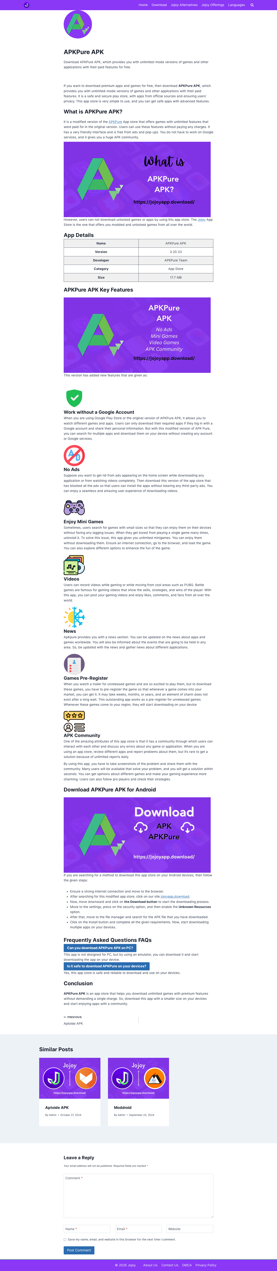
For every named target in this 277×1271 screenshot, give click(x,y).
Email (122, 1229)
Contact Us (169, 1265)
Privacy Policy (206, 1265)
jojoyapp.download (175, 896)
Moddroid (123, 1107)
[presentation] (69, 1078)
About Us (150, 1265)
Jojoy (202, 219)
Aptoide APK (73, 1021)
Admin (53, 1114)
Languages (236, 5)
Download (159, 5)
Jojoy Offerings (212, 5)
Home (143, 5)
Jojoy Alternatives (184, 5)
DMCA (187, 1265)
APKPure (115, 122)
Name (71, 1229)
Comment (74, 1178)
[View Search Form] (252, 5)
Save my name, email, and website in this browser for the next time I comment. (122, 1239)
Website (174, 1229)
